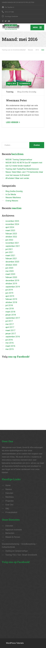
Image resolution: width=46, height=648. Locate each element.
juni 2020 (9, 268)
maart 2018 (10, 312)
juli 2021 (9, 249)
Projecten (9, 501)
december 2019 (12, 280)
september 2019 (13, 287)
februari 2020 (11, 277)
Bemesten (9, 533)
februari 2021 (11, 258)
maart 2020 (10, 274)
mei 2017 (10, 324)
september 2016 (13, 336)
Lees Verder (12, 122)
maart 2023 (10, 230)
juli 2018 (9, 305)
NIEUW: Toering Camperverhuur (19, 159)
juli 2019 (9, 290)
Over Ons (9, 505)
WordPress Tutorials (15, 643)
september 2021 (13, 246)
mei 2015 (10, 349)
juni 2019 (9, 293)
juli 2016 (9, 340)
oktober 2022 (11, 237)
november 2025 (12, 221)
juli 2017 (9, 321)
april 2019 (10, 296)
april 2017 (10, 327)
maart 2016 (10, 346)
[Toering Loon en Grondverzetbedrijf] (12, 26)
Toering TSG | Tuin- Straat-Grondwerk (21, 555)
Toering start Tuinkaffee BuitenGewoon (22, 169)
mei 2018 (10, 308)
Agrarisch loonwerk (13, 530)
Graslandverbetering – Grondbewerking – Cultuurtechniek (19, 545)
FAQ (7, 508)
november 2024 (12, 224)
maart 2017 (10, 330)
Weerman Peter (16, 100)
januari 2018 (11, 315)
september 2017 (13, 318)
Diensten (9, 493)
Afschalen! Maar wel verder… (18, 178)
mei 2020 (10, 271)
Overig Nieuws (12, 201)
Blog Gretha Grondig (26, 92)
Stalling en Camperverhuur (16, 551)
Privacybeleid (11, 512)
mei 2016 (10, 343)
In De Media (11, 194)
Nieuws (8, 489)
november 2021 (12, 243)
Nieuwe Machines (13, 197)
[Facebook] (3, 21)
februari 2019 (11, 299)
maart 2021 (10, 255)
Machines (9, 497)
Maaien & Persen (12, 537)
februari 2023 (11, 233)
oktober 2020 (11, 265)
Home (8, 485)
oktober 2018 (11, 302)
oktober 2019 (11, 283)
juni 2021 (9, 252)
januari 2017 (11, 333)
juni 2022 (9, 240)
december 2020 (12, 262)
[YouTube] (9, 21)
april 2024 (10, 227)
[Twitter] (5, 21)
